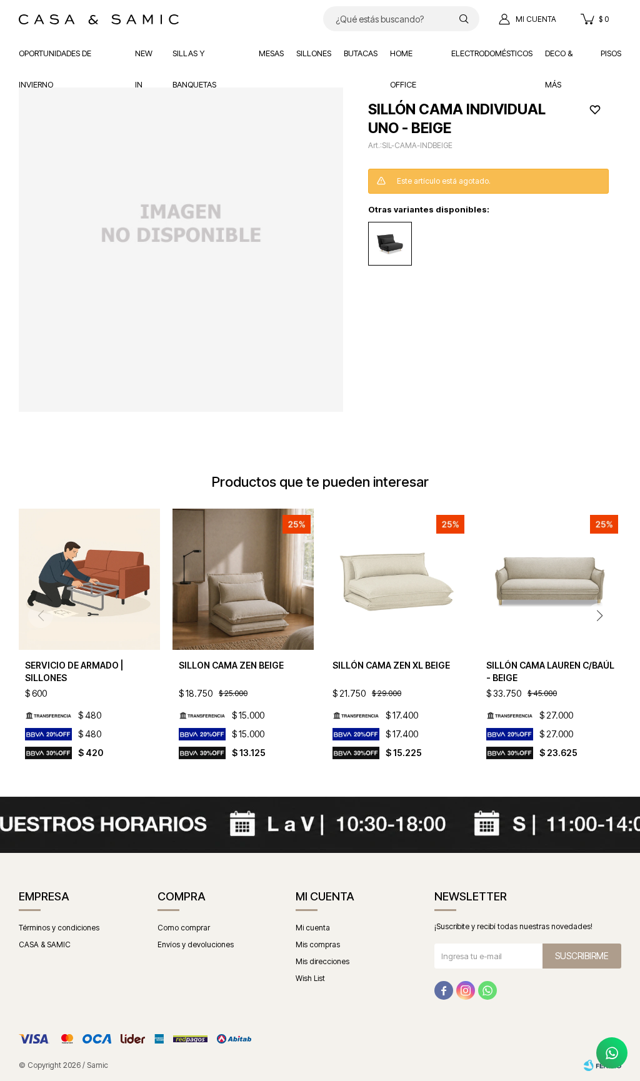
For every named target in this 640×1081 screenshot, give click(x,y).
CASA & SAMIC (45, 944)
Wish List (310, 978)
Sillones (313, 53)
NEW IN (143, 58)
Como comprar (184, 927)
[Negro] (390, 244)
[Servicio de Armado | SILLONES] (89, 579)
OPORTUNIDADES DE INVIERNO (55, 58)
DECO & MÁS (558, 58)
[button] (463, 18)
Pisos (611, 53)
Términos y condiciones (59, 927)
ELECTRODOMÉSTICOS (491, 53)
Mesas (271, 53)
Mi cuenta (313, 927)
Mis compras (318, 944)
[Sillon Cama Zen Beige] (243, 579)
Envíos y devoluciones (196, 944)
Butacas (361, 53)
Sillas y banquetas (194, 58)
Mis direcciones (322, 961)
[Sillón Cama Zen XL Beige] (397, 579)
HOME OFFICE (403, 58)
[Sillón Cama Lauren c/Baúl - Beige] (550, 579)
